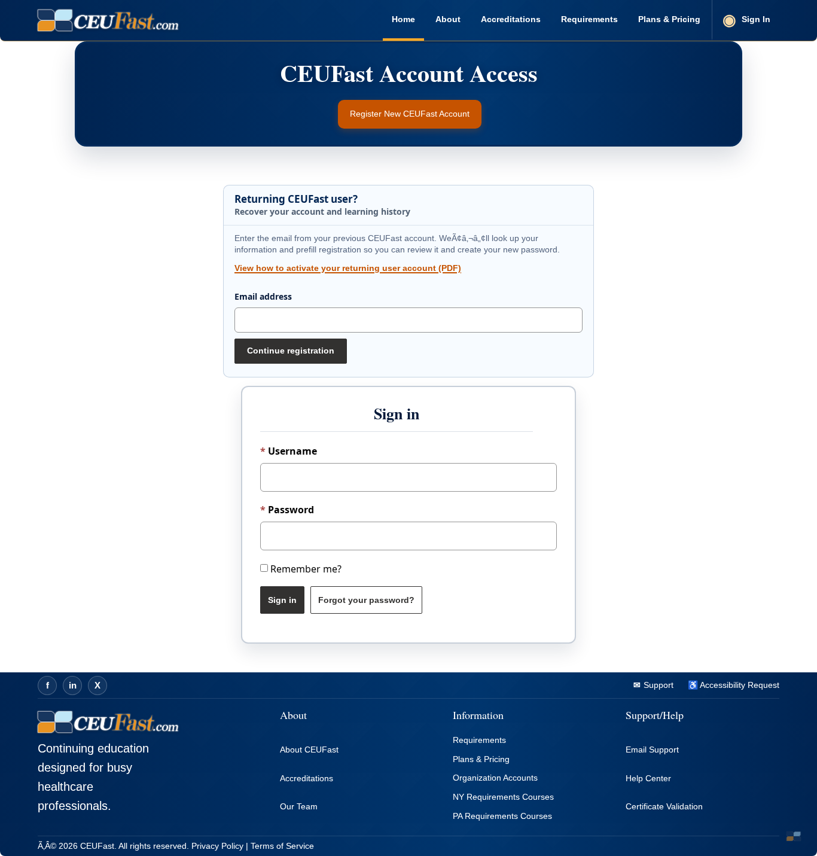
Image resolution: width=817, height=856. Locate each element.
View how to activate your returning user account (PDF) (347, 268)
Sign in (282, 600)
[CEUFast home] (108, 20)
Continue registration (290, 350)
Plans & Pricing (669, 19)
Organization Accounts (495, 777)
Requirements (589, 19)
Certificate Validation (664, 806)
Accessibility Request (738, 685)
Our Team (299, 806)
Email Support (652, 749)
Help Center (648, 778)
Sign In (756, 19)
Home (403, 19)
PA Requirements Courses (502, 816)
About (448, 19)
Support (657, 685)
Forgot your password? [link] (366, 600)
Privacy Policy (217, 846)
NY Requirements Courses (503, 797)
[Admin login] (794, 836)
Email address (263, 296)
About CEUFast (309, 749)
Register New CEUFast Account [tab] (410, 113)
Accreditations (511, 19)
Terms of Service (282, 846)
